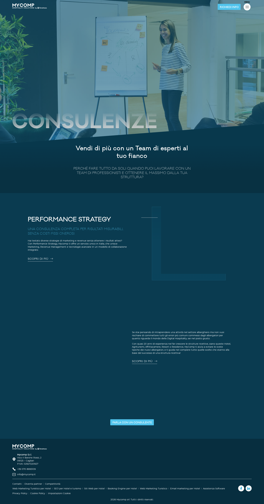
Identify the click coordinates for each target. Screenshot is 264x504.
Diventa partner (33, 490)
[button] (229, 7)
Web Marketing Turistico (153, 494)
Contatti (17, 490)
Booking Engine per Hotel (122, 494)
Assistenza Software (214, 494)
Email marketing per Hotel (185, 494)
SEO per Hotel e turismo (67, 494)
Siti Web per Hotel (94, 494)
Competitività (52, 490)
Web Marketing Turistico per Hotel (31, 494)
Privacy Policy (19, 499)
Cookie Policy (37, 499)
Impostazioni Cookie (59, 499)
